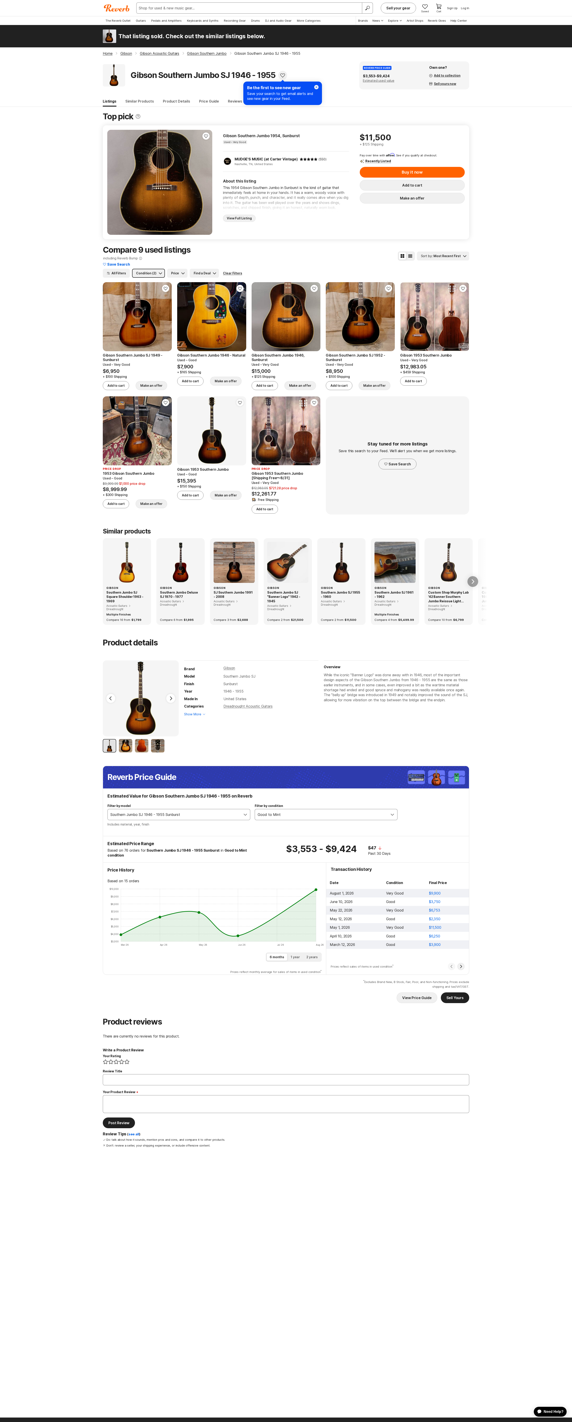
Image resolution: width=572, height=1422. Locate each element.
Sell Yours (455, 998)
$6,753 (434, 910)
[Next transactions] (461, 966)
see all (133, 1134)
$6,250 (434, 936)
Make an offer (412, 198)
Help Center (458, 20)
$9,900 (435, 893)
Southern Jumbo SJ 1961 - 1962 (393, 594)
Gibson (229, 668)
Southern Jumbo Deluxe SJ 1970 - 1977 (179, 594)
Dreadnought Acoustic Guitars (248, 706)
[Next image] (206, 182)
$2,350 (434, 919)
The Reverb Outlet (117, 20)
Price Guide (209, 101)
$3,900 (435, 944)
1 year (295, 957)
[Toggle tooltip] (138, 116)
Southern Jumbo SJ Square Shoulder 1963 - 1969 (124, 596)
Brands (363, 20)
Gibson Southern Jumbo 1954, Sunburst (261, 135)
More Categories (309, 20)
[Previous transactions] (451, 966)
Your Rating (112, 1056)
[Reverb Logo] (117, 8)
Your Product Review (119, 1092)
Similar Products (139, 101)
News (376, 20)
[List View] (410, 256)
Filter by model (119, 806)
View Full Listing (239, 218)
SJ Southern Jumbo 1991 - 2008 (233, 594)
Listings (109, 101)
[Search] (367, 8)
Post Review (118, 1123)
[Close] (316, 87)
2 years (312, 957)
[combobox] (174, 814)
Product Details (176, 101)
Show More (192, 714)
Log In (465, 8)
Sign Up (452, 8)
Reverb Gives (437, 20)
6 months (277, 957)
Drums (255, 20)
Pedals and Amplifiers (166, 20)
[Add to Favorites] (282, 75)
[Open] (245, 814)
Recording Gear (235, 20)
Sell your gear (398, 8)
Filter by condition (269, 806)
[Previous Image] (110, 698)
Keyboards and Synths (203, 20)
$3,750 (434, 901)
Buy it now (412, 172)
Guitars (141, 20)
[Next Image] (170, 698)
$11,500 (435, 927)
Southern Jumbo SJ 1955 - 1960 (340, 594)
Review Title (112, 1071)
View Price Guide (416, 998)
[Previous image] (113, 182)
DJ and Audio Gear (278, 20)
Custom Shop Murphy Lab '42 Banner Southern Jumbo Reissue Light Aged (448, 596)
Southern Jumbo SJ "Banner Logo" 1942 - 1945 (283, 596)
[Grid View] (402, 256)
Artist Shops (415, 20)
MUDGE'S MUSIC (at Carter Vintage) (266, 159)
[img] (309, 159)
